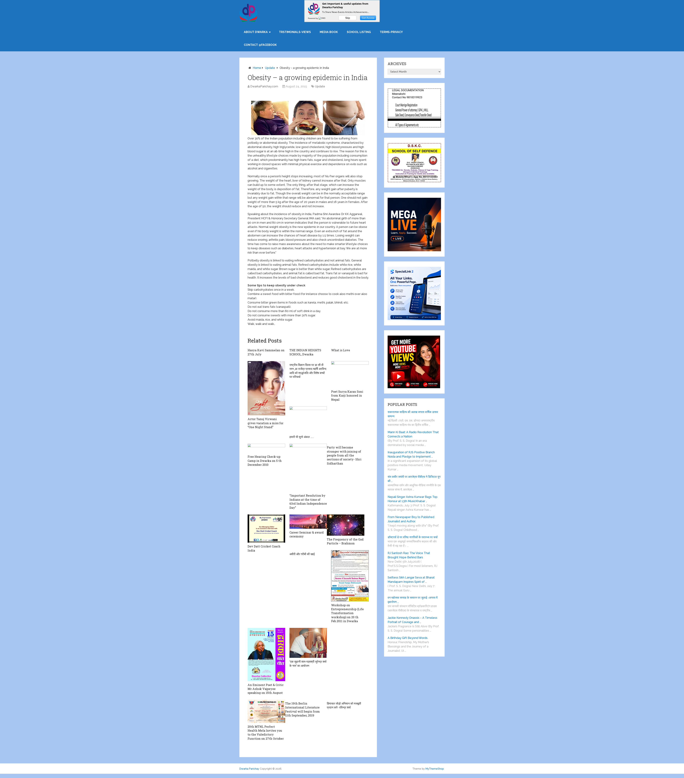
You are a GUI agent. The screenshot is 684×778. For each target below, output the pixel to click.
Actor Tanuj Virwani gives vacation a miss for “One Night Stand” (265, 423)
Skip (347, 17)
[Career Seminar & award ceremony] (308, 521)
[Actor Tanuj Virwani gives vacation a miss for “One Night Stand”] (266, 388)
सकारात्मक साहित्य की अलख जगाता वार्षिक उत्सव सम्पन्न (413, 414)
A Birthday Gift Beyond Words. (408, 638)
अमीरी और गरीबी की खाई (302, 554)
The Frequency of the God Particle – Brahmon (345, 541)
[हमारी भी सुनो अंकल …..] (308, 419)
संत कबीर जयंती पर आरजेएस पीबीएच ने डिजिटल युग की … (414, 479)
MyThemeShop (435, 768)
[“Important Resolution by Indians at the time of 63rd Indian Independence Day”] (308, 468)
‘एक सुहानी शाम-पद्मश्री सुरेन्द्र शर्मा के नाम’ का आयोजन (308, 663)
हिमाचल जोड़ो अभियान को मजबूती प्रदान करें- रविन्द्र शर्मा (344, 705)
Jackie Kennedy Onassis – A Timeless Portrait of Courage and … (412, 620)
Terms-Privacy (391, 32)
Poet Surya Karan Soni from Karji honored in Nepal (347, 395)
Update (270, 68)
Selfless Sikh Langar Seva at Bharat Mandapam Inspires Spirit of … (411, 579)
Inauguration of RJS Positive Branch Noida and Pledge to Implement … (411, 454)
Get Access (368, 17)
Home (257, 68)
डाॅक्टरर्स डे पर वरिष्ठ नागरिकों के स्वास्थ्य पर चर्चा (413, 537)
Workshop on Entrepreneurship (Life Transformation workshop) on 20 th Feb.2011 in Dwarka (347, 613)
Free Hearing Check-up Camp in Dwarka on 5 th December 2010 (265, 460)
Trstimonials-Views (295, 32)
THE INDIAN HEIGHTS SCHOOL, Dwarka (305, 352)
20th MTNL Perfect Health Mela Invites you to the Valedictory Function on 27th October (266, 732)
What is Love (340, 350)
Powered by (313, 18)
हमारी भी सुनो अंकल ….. (301, 437)
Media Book (329, 32)
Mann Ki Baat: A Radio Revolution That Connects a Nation (413, 434)
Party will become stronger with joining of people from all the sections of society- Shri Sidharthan (344, 455)
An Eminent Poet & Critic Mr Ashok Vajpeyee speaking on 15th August (266, 689)
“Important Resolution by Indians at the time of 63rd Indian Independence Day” (308, 501)
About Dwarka (256, 32)
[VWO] (322, 18)
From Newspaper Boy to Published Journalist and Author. (411, 519)
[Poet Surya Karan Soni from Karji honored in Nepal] (350, 374)
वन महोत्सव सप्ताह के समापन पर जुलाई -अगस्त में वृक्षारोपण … (412, 600)
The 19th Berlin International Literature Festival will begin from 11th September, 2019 (302, 709)
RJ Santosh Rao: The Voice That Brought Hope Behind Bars (409, 555)
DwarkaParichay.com (264, 86)
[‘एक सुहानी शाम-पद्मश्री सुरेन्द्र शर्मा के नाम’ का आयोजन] (308, 643)
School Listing (359, 32)
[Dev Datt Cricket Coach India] (266, 528)
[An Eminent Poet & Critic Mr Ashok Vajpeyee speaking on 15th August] (266, 654)
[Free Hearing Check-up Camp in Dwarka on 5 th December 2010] (266, 448)
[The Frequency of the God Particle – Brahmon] (345, 525)
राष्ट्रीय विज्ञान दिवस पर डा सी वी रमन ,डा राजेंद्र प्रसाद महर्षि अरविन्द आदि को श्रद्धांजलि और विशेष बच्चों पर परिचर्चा (307, 371)
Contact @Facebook (260, 45)
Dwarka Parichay (249, 768)
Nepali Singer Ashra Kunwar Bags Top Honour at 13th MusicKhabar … (412, 499)
